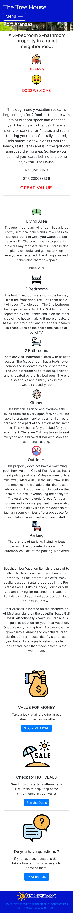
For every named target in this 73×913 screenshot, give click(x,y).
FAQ (65, 904)
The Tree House (24, 7)
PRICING (45, 904)
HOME (9, 904)
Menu (11, 16)
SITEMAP (49, 908)
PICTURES (19, 904)
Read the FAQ (37, 877)
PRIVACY (38, 908)
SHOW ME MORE (36, 728)
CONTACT (56, 904)
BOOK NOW (25, 908)
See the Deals (36, 803)
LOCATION (33, 904)
